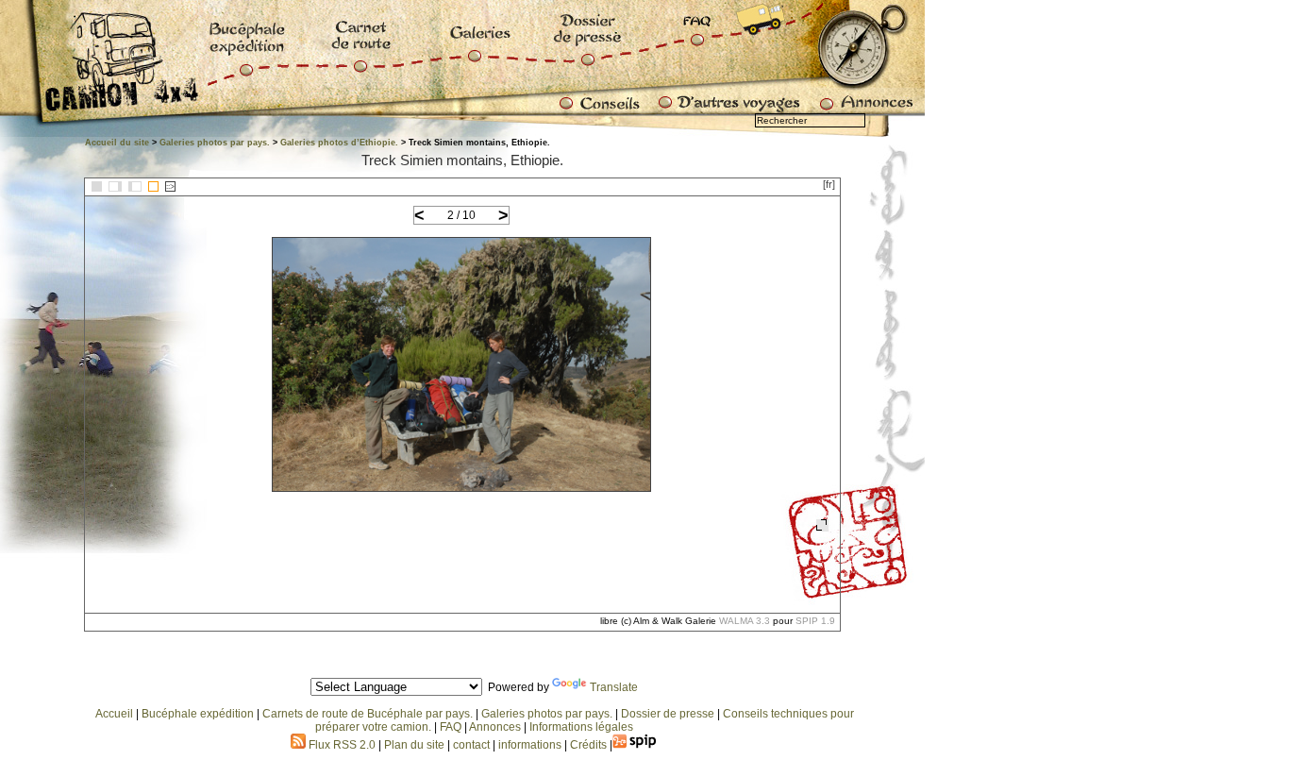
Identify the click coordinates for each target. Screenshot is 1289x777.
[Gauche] (115, 186)
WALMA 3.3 (744, 621)
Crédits (588, 745)
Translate (614, 687)
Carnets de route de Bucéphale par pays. (367, 713)
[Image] (153, 186)
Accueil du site (117, 142)
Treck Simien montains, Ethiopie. (462, 160)
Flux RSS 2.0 (341, 745)
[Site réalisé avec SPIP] (635, 745)
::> (170, 186)
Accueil (114, 713)
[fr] (829, 184)
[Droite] (135, 186)
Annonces (495, 727)
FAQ (450, 727)
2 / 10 (461, 215)
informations (531, 745)
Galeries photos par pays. (214, 142)
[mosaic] (97, 186)
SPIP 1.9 (815, 621)
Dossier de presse (667, 713)
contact (471, 745)
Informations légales (581, 727)
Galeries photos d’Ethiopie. (339, 142)
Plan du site (414, 745)
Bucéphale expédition (198, 713)
